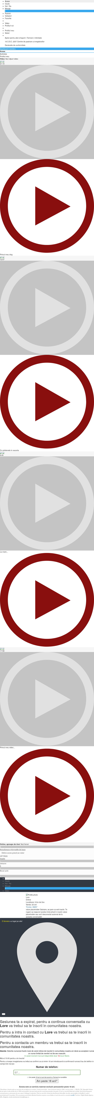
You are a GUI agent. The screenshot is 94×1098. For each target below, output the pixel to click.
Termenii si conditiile (60, 1077)
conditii (72, 1095)
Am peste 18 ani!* (47, 1081)
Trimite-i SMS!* (31, 907)
